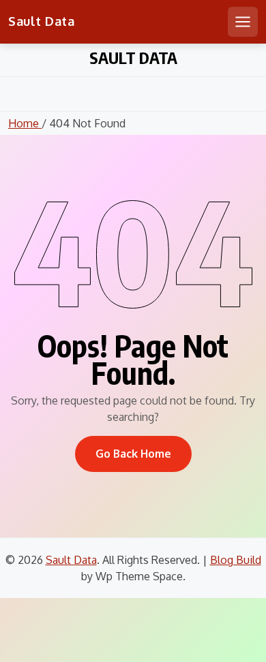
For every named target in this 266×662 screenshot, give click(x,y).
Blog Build (235, 560)
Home (25, 123)
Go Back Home (133, 453)
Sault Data (41, 21)
